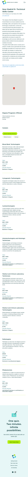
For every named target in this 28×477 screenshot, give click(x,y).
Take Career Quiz (14, 463)
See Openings (14, 467)
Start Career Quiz (14, 442)
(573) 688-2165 (5, 15)
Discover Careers (14, 465)
